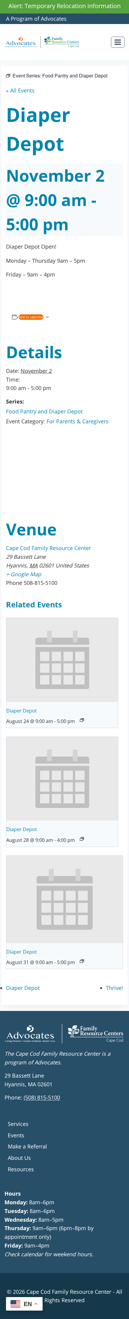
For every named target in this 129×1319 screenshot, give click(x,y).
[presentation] (62, 660)
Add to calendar (31, 317)
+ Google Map (23, 574)
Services (18, 1123)
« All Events (20, 90)
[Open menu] (117, 42)
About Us (19, 1157)
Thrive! (114, 987)
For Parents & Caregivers (77, 421)
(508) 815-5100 (42, 1097)
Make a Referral (27, 1146)
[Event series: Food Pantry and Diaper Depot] (82, 720)
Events (16, 1135)
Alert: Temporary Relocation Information (64, 6)
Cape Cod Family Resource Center (48, 548)
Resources (21, 1169)
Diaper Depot (21, 710)
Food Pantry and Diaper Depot (44, 411)
